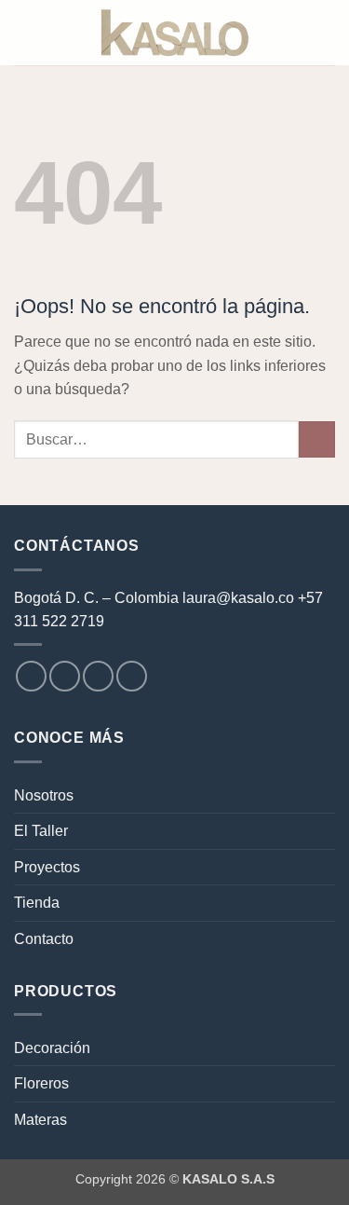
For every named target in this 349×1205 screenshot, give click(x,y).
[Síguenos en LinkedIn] (131, 676)
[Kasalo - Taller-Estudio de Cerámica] (175, 33)
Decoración (52, 1048)
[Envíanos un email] (98, 676)
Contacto (44, 939)
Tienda (37, 903)
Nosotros (44, 795)
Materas (40, 1120)
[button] (25, 32)
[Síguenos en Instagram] (64, 676)
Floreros (41, 1083)
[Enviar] (317, 439)
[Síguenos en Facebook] (31, 676)
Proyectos (47, 867)
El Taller (41, 831)
